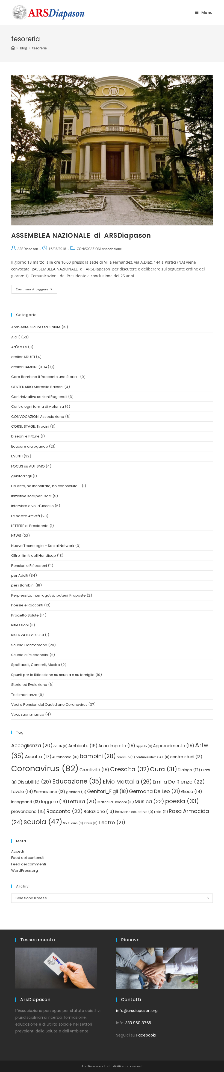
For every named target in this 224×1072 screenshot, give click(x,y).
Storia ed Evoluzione (29, 684)
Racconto (64, 811)
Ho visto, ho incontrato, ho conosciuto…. (46, 486)
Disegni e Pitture (25, 436)
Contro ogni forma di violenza (37, 406)
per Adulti (19, 575)
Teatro (111, 822)
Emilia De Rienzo (179, 781)
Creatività (94, 770)
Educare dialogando (29, 446)
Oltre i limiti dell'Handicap (33, 555)
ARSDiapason (27, 248)
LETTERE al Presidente (30, 525)
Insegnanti (25, 802)
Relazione (99, 811)
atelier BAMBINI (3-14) (30, 367)
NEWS (16, 535)
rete (161, 811)
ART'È (15, 337)
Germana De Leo (154, 791)
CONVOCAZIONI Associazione (99, 248)
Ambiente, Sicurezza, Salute (36, 327)
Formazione (49, 791)
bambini (97, 756)
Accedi (17, 851)
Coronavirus (45, 768)
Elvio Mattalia (127, 781)
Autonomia (65, 757)
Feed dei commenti (28, 864)
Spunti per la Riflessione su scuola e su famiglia (53, 674)
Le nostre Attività (25, 516)
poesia (182, 801)
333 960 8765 (138, 1023)
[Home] (13, 48)
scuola (42, 822)
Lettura (82, 801)
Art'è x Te (19, 347)
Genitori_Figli (107, 791)
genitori (76, 791)
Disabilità (34, 781)
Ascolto (38, 757)
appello (144, 746)
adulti (60, 746)
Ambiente (83, 746)
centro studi (186, 757)
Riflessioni (20, 625)
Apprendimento (173, 746)
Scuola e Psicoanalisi (30, 654)
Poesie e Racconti (27, 605)
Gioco (191, 791)
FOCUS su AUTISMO (28, 466)
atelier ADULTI (23, 356)
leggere (54, 802)
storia (91, 823)
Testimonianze (24, 694)
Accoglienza (32, 745)
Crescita (129, 769)
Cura (163, 769)
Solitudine (73, 823)
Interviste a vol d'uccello (32, 505)
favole (22, 791)
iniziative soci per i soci (31, 496)
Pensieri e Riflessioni (29, 565)
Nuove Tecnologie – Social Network (42, 545)
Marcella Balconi (116, 802)
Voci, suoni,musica (27, 714)
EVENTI (17, 456)
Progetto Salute (25, 615)
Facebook (145, 1035)
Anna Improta (116, 746)
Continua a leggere (36, 288)
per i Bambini (22, 585)
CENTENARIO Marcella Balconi (37, 386)
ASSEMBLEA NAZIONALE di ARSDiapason (82, 235)
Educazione (77, 781)
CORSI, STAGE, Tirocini (30, 426)
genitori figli (21, 476)
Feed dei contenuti (27, 857)
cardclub (126, 757)
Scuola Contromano (29, 645)
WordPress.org (24, 870)
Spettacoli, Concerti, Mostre (35, 664)
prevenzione (28, 811)
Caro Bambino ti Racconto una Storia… (45, 376)
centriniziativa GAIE (152, 757)
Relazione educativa (134, 812)
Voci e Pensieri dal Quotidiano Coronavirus (49, 704)
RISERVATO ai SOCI (27, 635)
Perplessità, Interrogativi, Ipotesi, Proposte (48, 595)
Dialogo (189, 770)
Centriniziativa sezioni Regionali (39, 396)
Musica (149, 801)
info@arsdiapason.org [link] (137, 1010)
